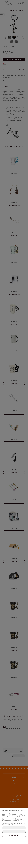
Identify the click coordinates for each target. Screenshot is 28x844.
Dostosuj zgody (14, 831)
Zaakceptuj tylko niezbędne (14, 827)
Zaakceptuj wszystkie (14, 835)
